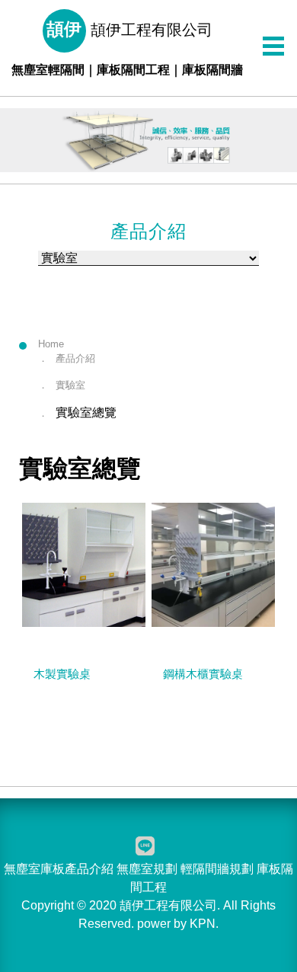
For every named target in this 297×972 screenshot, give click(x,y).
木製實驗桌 (62, 674)
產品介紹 (75, 358)
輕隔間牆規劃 (217, 868)
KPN (203, 923)
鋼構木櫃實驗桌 (203, 674)
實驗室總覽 (86, 412)
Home (51, 344)
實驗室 (70, 385)
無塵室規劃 (147, 868)
